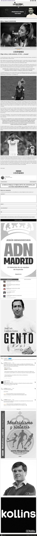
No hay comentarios (33, 47)
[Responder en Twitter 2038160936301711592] (4, 385)
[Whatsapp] (21, 52)
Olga (3, 65)
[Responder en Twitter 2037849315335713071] (4, 407)
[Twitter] (16, 52)
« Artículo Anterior (4, 181)
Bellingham (23, 127)
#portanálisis (6, 391)
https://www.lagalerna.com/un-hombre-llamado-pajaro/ (15, 393)
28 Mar (13, 399)
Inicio (2, 18)
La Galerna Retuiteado (7, 380)
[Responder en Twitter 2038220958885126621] (4, 378)
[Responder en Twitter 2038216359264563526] (4, 396)
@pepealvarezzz (12, 383)
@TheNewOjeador (7, 383)
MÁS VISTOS (10, 279)
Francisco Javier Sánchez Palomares (11, 290)
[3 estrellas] (18, 49)
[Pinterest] (19, 52)
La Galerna (7, 286)
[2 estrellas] (17, 49)
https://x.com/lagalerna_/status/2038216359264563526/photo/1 (14, 394)
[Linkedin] (17, 52)
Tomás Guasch (6, 18)
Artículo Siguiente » (33, 181)
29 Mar (13, 388)
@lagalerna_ (9, 388)
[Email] (23, 52)
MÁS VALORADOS (28, 279)
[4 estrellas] (19, 49)
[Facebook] (14, 52)
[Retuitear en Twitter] (3, 380)
